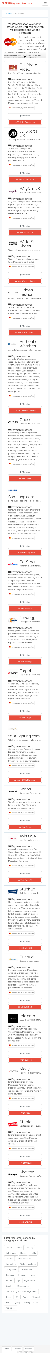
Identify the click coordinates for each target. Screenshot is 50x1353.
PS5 (16, 1297)
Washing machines (28, 1264)
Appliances (10, 1308)
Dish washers (26, 1270)
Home (8, 14)
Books (32, 1275)
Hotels (23, 1253)
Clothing (29, 1248)
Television (10, 1275)
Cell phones (11, 1253)
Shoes (19, 1248)
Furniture (22, 1275)
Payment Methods (21, 3)
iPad (7, 1302)
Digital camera (30, 1280)
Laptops (9, 1259)
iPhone (25, 1297)
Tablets (9, 1280)
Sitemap (28, 1349)
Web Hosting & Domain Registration (21, 1291)
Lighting (16, 1302)
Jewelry (9, 1286)
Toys (18, 1280)
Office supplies (23, 1286)
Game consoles (24, 1259)
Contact (17, 1349)
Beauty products (31, 1302)
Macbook (36, 1297)
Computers (11, 1264)
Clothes (9, 1248)
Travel (8, 1297)
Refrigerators (11, 1270)
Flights (33, 1253)
